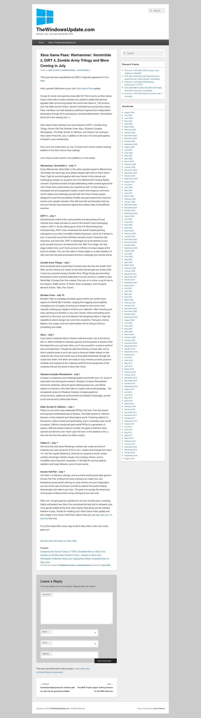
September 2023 (130, 213)
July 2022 (128, 253)
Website (45, 653)
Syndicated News (68, 70)
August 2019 (129, 354)
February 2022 (130, 268)
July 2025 (128, 150)
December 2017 (130, 412)
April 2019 (128, 366)
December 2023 (130, 204)
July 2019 (128, 357)
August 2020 (129, 320)
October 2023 (129, 210)
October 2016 (129, 452)
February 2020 (130, 337)
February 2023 (130, 233)
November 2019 (130, 346)
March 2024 (129, 196)
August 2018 (129, 389)
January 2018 (129, 409)
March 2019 (129, 369)
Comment (46, 594)
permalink (106, 565)
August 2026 (129, 112)
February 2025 (130, 164)
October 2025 (129, 141)
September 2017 (130, 421)
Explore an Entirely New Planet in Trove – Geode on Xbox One (70, 555)
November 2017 (130, 415)
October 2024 (129, 175)
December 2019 (130, 343)
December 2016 (130, 446)
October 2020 (129, 314)
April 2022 (128, 262)
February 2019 (130, 372)
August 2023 (129, 216)
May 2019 (128, 363)
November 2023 (130, 207)
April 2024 (128, 193)
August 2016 (129, 458)
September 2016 (130, 455)
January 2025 (129, 167)
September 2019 (130, 351)
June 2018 (128, 395)
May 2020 (128, 328)
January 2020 (129, 340)
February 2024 (130, 199)
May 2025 (128, 155)
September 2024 (130, 178)
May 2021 (128, 294)
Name (44, 631)
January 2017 (129, 444)
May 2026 (128, 121)
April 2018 (128, 400)
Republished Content (67, 565)
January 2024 (129, 201)
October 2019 (129, 348)
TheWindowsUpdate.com (65, 29)
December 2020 (130, 308)
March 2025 (129, 161)
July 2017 (128, 426)
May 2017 (128, 432)
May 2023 (128, 224)
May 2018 (128, 397)
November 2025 (130, 138)
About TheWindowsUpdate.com (62, 42)
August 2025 (129, 147)
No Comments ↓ (84, 70)
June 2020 (128, 325)
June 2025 (128, 152)
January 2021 (129, 305)
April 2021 (128, 297)
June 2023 (128, 222)
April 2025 (128, 158)
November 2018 (130, 380)
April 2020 (128, 331)
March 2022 (129, 265)
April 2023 (128, 227)
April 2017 (128, 435)
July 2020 (128, 323)
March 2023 (129, 230)
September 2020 (130, 317)
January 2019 (129, 374)
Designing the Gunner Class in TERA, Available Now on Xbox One (72, 551)
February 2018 (130, 406)
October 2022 (129, 245)
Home (41, 42)
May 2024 (128, 190)
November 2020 (130, 311)
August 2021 (129, 285)
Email (44, 642)
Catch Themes (159, 708)
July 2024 (128, 184)
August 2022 (129, 250)
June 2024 (128, 187)
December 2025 (130, 135)
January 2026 (129, 132)
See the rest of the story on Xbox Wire (58, 540)
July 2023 (128, 219)
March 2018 (129, 403)
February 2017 (130, 441)
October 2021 (129, 279)
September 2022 (130, 248)
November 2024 (130, 173)
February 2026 (130, 129)
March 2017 (129, 438)
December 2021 (130, 274)
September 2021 (130, 282)
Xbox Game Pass (84, 88)
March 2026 (129, 126)
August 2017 (129, 423)
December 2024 (130, 170)
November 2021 (130, 276)
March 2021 (129, 299)
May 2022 (128, 259)
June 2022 (128, 256)
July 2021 (128, 288)
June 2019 (128, 360)
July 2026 (128, 115)
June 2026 (128, 118)
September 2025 (130, 144)
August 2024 (129, 181)
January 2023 (129, 236)
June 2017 (128, 429)
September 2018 (130, 386)
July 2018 (128, 392)
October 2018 (129, 383)
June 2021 (128, 291)
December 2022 (130, 239)
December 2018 (130, 377)
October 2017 (129, 418)
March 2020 (129, 334)
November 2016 (130, 449)
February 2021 (130, 302)
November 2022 (130, 242)
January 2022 (129, 271)
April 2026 (128, 124)
